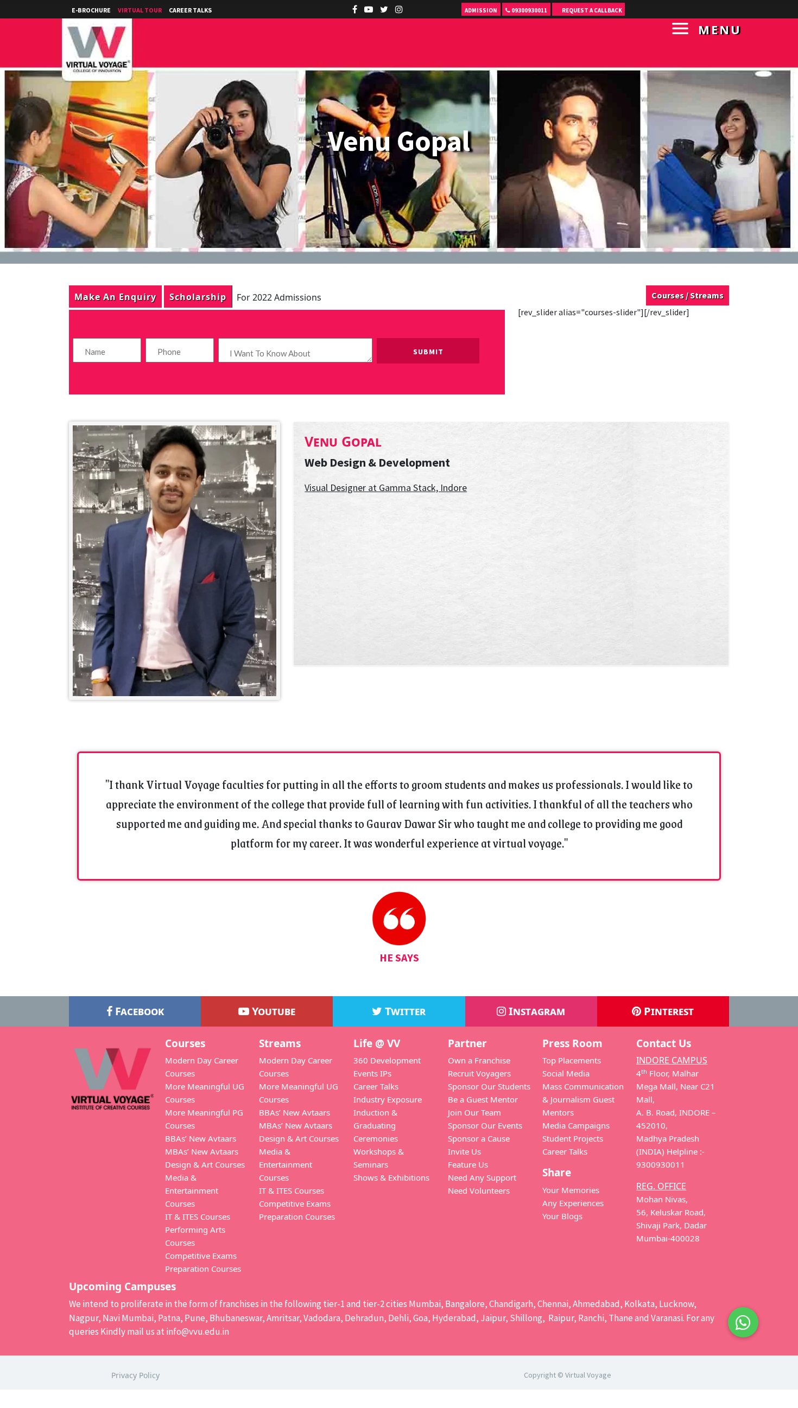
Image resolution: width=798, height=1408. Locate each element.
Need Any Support (482, 1177)
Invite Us (464, 1151)
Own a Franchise (479, 1060)
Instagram (535, 1011)
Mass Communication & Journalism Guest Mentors (583, 1099)
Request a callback (591, 10)
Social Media (566, 1073)
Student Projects (572, 1138)
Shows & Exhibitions (391, 1177)
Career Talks (190, 10)
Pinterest (667, 1011)
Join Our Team (474, 1112)
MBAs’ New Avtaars (201, 1151)
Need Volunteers (479, 1190)
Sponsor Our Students (489, 1086)
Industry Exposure (387, 1099)
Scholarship (197, 296)
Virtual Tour (140, 10)
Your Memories (570, 1189)
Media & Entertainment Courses (191, 1190)
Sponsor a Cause (479, 1138)
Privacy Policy (135, 1375)
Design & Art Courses (205, 1164)
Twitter (404, 1011)
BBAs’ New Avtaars (200, 1138)
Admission (481, 10)
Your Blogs (562, 1216)
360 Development (387, 1060)
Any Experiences (573, 1202)
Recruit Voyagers (479, 1073)
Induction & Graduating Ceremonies (375, 1125)
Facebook (138, 1011)
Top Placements (571, 1060)
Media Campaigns (576, 1125)
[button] (743, 1322)
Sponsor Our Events (485, 1125)
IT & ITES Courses (197, 1216)
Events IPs (372, 1073)
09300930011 (528, 10)
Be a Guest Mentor (483, 1099)
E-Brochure (91, 10)
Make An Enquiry (115, 296)
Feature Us (468, 1164)
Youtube (272, 1011)
